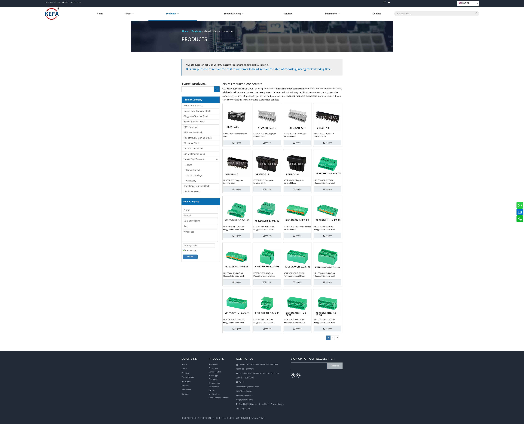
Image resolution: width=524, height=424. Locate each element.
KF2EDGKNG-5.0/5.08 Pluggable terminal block (324, 228)
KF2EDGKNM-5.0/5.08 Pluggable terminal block (233, 274)
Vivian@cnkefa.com (244, 395)
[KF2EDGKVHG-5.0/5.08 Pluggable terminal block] (327, 256)
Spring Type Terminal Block (197, 111)
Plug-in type (214, 364)
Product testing (187, 377)
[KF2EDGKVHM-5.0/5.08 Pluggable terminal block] (236, 303)
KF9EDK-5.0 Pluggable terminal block (294, 181)
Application (186, 381)
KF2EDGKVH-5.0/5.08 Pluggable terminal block (264, 274)
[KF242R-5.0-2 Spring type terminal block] (267, 117)
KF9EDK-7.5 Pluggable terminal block (263, 181)
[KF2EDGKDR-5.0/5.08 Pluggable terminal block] (327, 164)
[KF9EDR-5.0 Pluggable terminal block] (236, 164)
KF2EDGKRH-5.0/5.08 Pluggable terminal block (264, 321)
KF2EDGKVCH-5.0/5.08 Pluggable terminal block (294, 274)
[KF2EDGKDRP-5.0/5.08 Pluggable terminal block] (236, 210)
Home (184, 364)
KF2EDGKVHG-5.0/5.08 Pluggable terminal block (324, 274)
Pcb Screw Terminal (193, 105)
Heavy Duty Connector (195, 159)
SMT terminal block (193, 132)
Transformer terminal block (196, 186)
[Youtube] (389, 2)
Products (185, 373)
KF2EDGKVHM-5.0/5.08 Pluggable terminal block (233, 321)
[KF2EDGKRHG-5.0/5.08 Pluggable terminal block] (327, 303)
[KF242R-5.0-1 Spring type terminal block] (297, 117)
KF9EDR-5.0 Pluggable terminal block (233, 181)
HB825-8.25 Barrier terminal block (235, 135)
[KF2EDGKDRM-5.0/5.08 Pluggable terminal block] (267, 210)
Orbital (212, 390)
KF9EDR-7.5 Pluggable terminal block (324, 135)
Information (186, 390)
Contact (184, 394)
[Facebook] (384, 2)
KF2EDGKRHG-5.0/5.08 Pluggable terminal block (324, 321)
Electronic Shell (191, 143)
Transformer (214, 387)
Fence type (213, 375)
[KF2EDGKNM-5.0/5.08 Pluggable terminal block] (236, 256)
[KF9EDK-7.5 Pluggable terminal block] (267, 164)
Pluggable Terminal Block (196, 116)
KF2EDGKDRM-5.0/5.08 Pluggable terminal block (264, 228)
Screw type (213, 368)
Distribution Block (192, 191)
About (184, 369)
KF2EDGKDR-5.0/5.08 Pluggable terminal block (324, 181)
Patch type (213, 379)
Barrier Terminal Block (194, 122)
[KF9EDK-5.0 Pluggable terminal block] (297, 164)
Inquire (238, 143)
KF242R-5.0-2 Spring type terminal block (264, 135)
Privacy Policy (257, 418)
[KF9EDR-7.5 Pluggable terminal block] (327, 117)
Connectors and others (219, 398)
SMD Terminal (190, 127)
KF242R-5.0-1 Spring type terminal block (295, 135)
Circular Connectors (193, 148)
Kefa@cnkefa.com (244, 391)
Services (185, 385)
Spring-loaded (215, 372)
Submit (190, 256)
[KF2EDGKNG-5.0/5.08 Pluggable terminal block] (327, 210)
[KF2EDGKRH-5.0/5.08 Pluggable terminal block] (267, 303)
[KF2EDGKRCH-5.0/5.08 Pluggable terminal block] (297, 303)
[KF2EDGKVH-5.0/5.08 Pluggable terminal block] (267, 256)
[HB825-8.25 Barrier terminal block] (236, 117)
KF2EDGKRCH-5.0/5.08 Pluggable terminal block (294, 321)
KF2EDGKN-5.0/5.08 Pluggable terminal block (297, 228)
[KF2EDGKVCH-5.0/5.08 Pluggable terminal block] (297, 256)
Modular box (214, 394)
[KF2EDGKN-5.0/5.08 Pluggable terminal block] (297, 210)
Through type (214, 383)
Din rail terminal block (194, 154)
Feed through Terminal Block (198, 138)
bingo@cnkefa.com (244, 400)
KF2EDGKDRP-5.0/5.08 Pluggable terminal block (233, 228)
